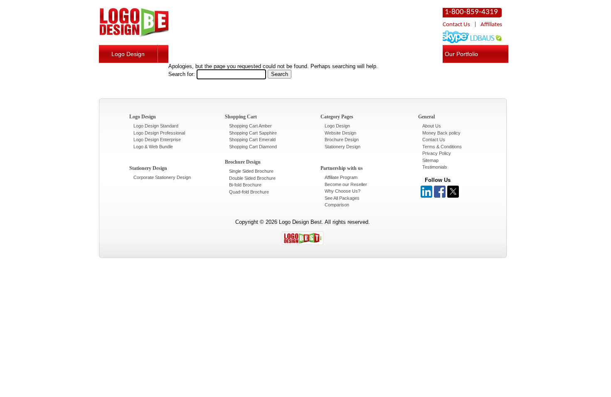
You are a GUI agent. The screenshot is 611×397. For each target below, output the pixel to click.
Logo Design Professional (159, 132)
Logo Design (128, 54)
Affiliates (491, 25)
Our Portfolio (461, 54)
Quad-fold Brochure (249, 191)
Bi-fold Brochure (245, 184)
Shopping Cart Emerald (252, 139)
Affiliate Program (341, 177)
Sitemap (430, 160)
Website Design (340, 132)
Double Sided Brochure (252, 178)
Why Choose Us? (342, 191)
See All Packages (342, 198)
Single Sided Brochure (251, 171)
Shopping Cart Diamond (253, 146)
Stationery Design (342, 146)
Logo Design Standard (155, 125)
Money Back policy (441, 132)
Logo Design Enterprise (157, 139)
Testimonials (434, 166)
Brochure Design (342, 139)
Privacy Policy (436, 153)
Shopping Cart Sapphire (253, 132)
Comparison (337, 204)
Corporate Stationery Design (162, 177)
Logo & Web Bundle (153, 146)
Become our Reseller (346, 184)
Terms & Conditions (442, 146)
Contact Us (456, 25)
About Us (431, 125)
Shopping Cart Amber (250, 125)
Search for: (181, 74)
